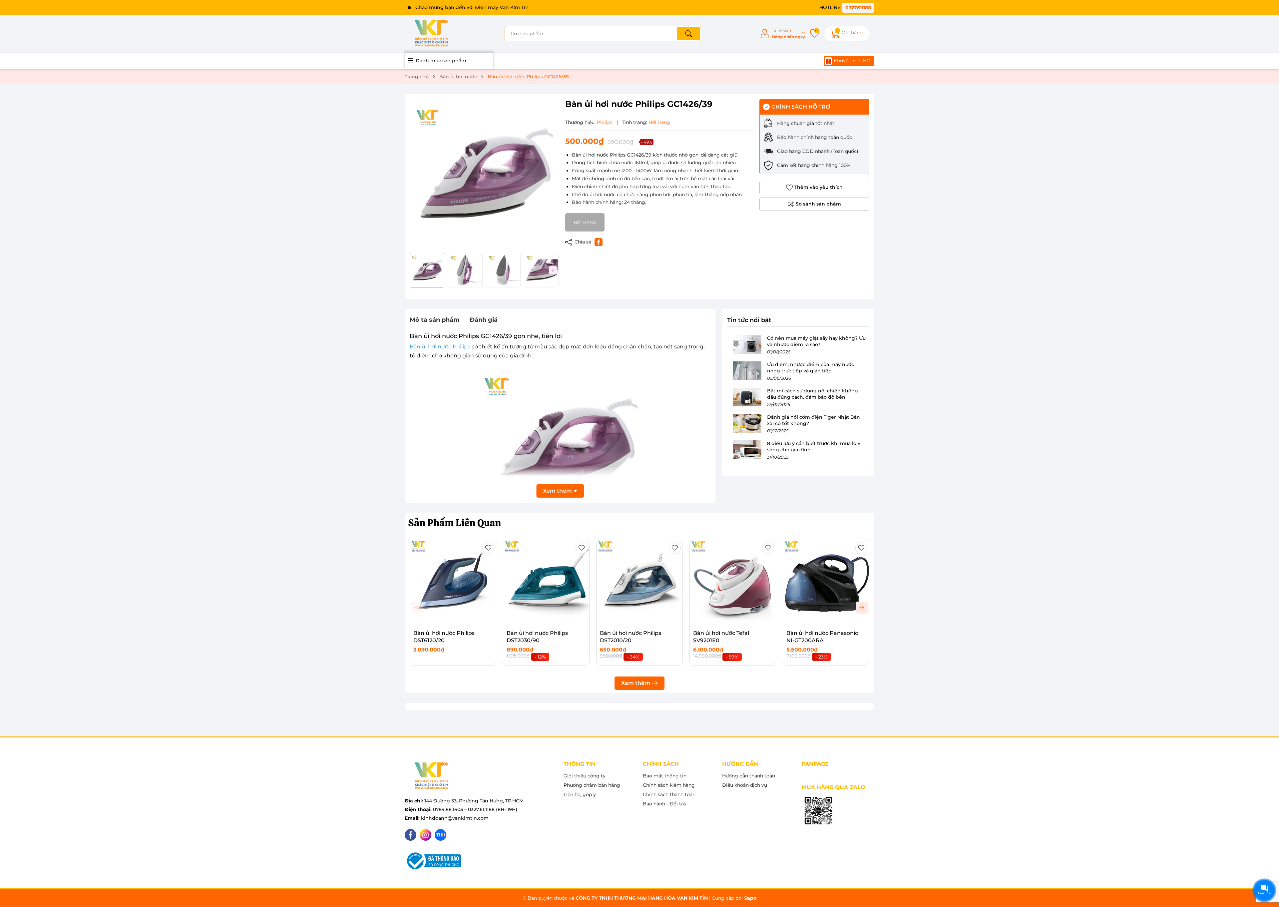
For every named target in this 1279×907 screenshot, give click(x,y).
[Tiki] (440, 835)
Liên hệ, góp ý (580, 794)
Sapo (750, 898)
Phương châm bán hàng (592, 785)
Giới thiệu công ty (585, 776)
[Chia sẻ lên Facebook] (599, 242)
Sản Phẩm (454, 522)
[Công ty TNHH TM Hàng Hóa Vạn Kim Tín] (431, 33)
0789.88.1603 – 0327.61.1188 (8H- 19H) (475, 809)
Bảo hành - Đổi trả (664, 804)
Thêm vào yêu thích (818, 187)
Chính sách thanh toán (669, 794)
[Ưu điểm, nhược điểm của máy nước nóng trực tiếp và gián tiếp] (747, 370)
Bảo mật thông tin (664, 776)
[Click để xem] (484, 173)
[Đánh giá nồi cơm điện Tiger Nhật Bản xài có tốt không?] (747, 423)
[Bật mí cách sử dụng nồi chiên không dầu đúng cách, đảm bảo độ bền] (747, 397)
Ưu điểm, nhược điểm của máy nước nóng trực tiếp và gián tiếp (810, 367)
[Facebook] (410, 835)
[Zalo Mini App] (818, 811)
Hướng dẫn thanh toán (748, 776)
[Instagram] (425, 835)
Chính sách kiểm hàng (669, 785)
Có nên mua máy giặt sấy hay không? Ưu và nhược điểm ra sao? (816, 341)
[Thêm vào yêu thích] (488, 548)
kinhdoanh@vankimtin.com (455, 818)
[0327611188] (846, 7)
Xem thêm (635, 683)
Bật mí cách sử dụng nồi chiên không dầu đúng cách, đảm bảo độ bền (812, 394)
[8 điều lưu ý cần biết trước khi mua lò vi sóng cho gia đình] (747, 449)
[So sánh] (814, 204)
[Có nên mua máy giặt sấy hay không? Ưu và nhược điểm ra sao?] (747, 344)
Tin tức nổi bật (749, 320)
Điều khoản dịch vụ (744, 785)
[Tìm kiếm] (688, 33)
